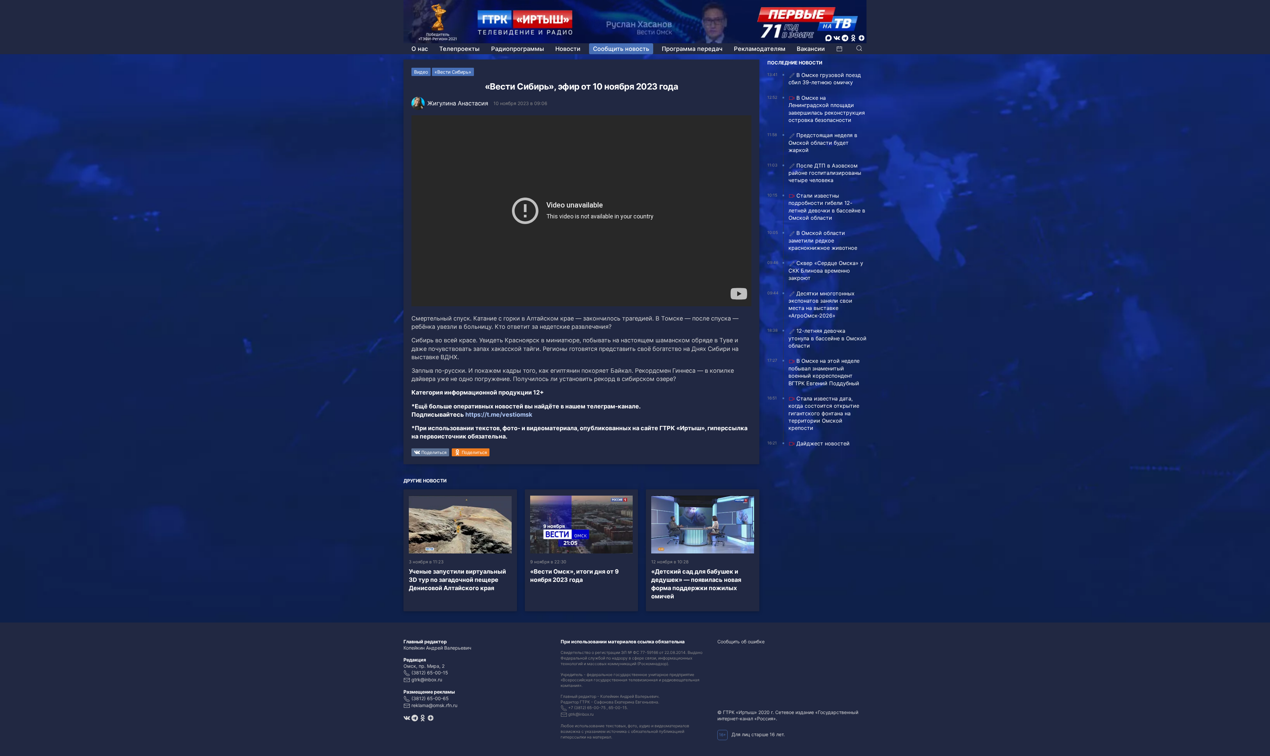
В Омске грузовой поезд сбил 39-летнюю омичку (824, 79)
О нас (419, 48)
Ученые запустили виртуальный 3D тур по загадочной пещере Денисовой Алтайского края (457, 579)
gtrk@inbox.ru (426, 679)
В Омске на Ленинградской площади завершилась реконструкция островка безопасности (826, 108)
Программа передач (692, 48)
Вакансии (811, 48)
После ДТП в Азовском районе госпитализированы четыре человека (824, 173)
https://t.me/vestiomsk (498, 414)
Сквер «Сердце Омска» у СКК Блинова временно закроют (825, 270)
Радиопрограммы (517, 48)
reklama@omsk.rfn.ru (434, 705)
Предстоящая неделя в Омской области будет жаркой (822, 142)
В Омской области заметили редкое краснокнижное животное (822, 240)
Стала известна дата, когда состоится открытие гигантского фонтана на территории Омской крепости (823, 413)
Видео (421, 72)
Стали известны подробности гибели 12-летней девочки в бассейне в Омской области (826, 206)
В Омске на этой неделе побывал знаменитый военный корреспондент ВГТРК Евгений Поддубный (824, 372)
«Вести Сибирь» (453, 72)
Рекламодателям (759, 48)
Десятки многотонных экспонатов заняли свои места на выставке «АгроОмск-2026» (821, 304)
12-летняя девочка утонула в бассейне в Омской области (827, 338)
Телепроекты (459, 48)
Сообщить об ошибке (741, 641)
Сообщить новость (621, 48)
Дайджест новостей (823, 443)
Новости (567, 48)
